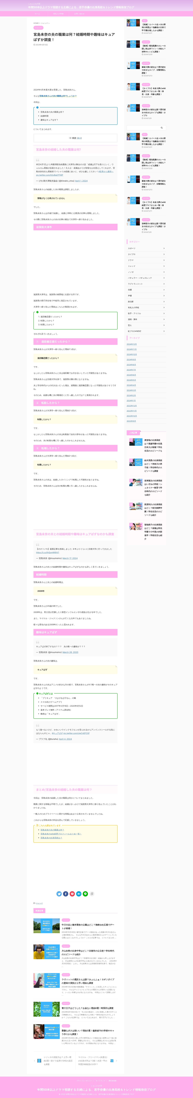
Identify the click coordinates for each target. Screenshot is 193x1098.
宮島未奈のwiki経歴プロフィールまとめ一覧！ (61, 834)
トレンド (39, 903)
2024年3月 (131, 390)
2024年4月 (131, 385)
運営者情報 (112, 1081)
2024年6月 (131, 375)
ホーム (37, 14)
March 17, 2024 (70, 558)
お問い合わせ (79, 14)
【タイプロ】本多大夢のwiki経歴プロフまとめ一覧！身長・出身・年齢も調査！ (154, 91)
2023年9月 (131, 421)
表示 (79, 138)
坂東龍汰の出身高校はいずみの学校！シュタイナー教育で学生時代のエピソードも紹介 (153, 487)
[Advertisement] (75, 67)
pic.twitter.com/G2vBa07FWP (49, 175)
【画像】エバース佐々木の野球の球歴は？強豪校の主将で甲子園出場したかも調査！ (154, 27)
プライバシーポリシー (84, 1081)
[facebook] (65, 893)
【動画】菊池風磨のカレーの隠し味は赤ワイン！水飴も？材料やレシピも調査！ (154, 49)
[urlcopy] (92, 893)
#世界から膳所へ (105, 171)
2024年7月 (131, 370)
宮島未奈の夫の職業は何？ (52, 830)
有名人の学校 (58, 14)
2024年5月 (131, 380)
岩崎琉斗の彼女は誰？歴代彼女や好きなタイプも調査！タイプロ (154, 112)
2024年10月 (132, 354)
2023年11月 (132, 411)
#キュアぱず (57, 733)
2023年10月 (132, 416)
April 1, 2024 (81, 180)
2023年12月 (132, 406)
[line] (85, 893)
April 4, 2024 (65, 739)
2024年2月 (131, 395)
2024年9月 (131, 359)
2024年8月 (131, 365)
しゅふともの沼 (96, 1086)
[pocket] (72, 893)
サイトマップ (100, 1081)
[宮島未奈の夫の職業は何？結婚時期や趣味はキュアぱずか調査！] (78, 893)
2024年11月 (132, 349)
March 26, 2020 (70, 652)
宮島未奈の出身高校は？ (51, 838)
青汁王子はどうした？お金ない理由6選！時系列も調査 (88, 1008)
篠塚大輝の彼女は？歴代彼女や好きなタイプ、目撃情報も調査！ (154, 70)
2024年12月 (132, 344)
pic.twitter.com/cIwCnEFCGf (76, 733)
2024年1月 (131, 400)
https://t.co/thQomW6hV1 (47, 552)
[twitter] (59, 893)
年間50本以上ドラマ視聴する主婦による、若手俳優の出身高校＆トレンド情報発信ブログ (81, 7)
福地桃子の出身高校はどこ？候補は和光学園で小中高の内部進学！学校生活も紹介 (153, 531)
